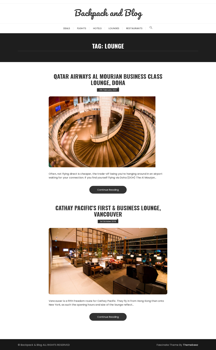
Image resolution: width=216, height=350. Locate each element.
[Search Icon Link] (151, 28)
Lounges (114, 28)
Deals (66, 28)
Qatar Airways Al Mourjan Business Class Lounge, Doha (108, 79)
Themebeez (190, 345)
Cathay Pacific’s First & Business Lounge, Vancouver (108, 211)
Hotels (97, 28)
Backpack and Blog (108, 12)
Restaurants (134, 28)
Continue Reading (108, 189)
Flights (81, 28)
